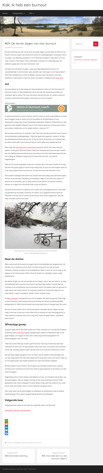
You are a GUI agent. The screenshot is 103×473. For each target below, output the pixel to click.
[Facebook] (36, 433)
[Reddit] (36, 423)
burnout (10, 443)
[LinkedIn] (36, 427)
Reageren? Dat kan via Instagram (18, 410)
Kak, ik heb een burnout (24, 4)
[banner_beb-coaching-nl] (36, 111)
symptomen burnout (34, 443)
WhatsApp (20, 333)
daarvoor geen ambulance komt (28, 147)
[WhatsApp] (36, 420)
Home (5, 13)
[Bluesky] (36, 430)
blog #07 (59, 78)
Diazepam (14, 298)
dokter (24, 443)
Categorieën (18, 13)
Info (30, 13)
